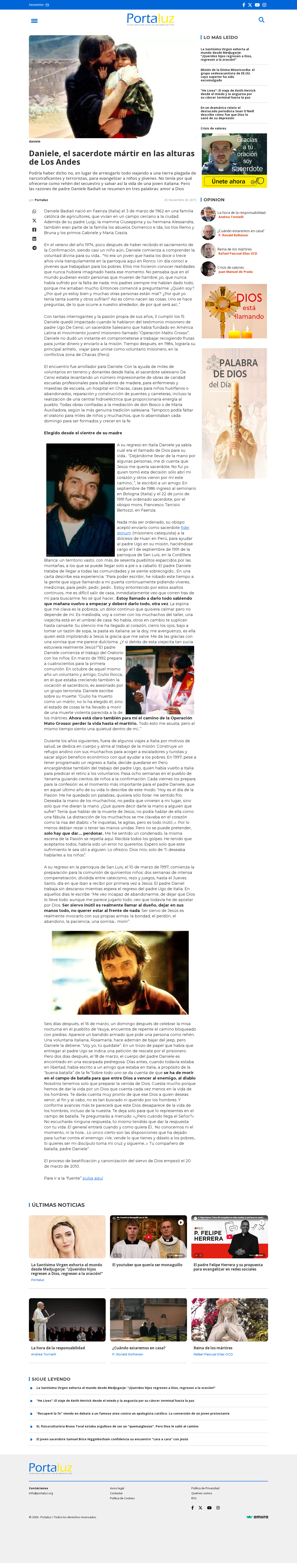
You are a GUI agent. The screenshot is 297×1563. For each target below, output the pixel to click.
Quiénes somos (201, 1493)
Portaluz (41, 200)
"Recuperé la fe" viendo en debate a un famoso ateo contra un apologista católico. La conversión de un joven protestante (133, 1413)
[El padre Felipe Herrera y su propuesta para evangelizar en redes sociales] (229, 1236)
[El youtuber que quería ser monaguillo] (148, 1236)
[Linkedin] (34, 239)
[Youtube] (258, 5)
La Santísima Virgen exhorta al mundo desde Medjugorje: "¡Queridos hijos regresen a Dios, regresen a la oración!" (226, 54)
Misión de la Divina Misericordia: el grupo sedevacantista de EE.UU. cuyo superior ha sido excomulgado (228, 75)
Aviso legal (117, 1488)
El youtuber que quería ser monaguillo (147, 1264)
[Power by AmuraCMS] (257, 1517)
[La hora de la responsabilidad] (67, 1319)
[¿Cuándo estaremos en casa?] (148, 1319)
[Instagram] (265, 5)
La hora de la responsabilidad (241, 212)
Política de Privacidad (205, 1488)
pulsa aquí (93, 1178)
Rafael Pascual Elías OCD (238, 253)
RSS (194, 1498)
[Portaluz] (151, 24)
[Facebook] (244, 5)
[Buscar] (261, 20)
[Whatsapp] (34, 211)
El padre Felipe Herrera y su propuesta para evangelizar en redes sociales (228, 1267)
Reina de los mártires (234, 249)
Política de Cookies (122, 1498)
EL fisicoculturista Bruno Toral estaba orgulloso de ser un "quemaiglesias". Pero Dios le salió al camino (118, 1426)
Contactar (116, 1493)
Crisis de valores (213, 128)
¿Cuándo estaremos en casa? (240, 230)
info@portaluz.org (41, 1493)
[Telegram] (34, 248)
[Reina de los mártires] (229, 1319)
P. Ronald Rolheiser (233, 235)
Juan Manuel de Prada (236, 272)
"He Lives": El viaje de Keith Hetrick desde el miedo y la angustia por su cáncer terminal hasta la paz (228, 93)
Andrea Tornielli (231, 217)
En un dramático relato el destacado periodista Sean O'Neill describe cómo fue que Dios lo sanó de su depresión (227, 113)
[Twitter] (251, 5)
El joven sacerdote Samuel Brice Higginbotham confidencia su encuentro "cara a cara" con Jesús (112, 1439)
